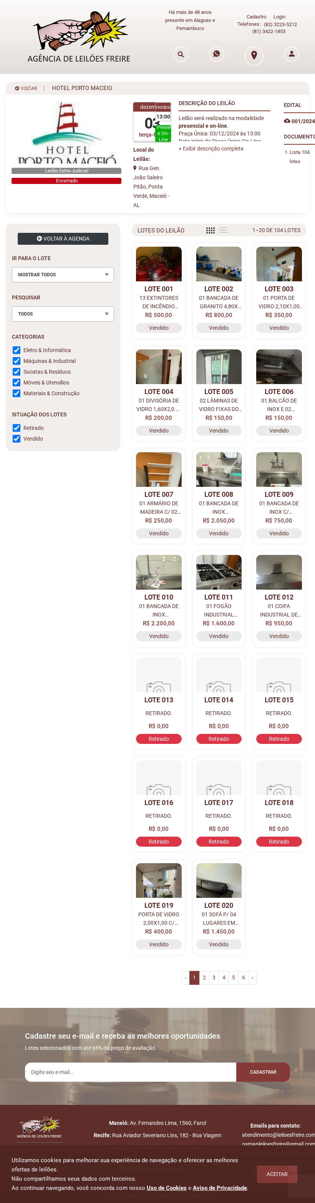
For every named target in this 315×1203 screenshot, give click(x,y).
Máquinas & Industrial (49, 361)
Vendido (33, 439)
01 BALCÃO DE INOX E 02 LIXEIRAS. (279, 405)
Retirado (33, 428)
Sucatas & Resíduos (47, 372)
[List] (223, 230)
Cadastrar (263, 1072)
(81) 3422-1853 (268, 31)
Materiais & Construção (51, 393)
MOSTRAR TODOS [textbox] (37, 274)
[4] (211, 230)
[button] (211, 148)
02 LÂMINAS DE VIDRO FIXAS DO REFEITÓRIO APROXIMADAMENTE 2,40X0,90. (219, 405)
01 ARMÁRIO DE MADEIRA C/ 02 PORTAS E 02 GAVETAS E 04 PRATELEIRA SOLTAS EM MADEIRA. (158, 508)
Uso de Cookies (167, 1188)
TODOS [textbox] (25, 314)
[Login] (291, 54)
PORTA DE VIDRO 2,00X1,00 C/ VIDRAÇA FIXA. (158, 919)
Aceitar (277, 1174)
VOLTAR (28, 88)
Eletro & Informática (47, 350)
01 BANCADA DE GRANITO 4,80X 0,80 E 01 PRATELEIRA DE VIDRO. (219, 303)
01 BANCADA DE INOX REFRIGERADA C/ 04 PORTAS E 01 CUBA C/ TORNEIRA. (219, 508)
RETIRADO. (159, 713)
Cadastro (256, 17)
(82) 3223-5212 (280, 24)
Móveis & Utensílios (46, 382)
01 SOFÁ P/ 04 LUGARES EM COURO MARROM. (219, 919)
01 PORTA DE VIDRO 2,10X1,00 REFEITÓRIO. (279, 303)
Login (279, 17)
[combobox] (63, 274)
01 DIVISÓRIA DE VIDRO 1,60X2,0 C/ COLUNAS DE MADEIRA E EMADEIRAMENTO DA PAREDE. (158, 405)
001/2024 (302, 121)
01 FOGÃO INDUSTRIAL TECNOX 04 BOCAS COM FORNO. (219, 611)
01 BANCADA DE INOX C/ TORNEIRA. (279, 508)
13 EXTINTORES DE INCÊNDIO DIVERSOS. (158, 303)
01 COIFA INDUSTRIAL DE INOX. (279, 611)
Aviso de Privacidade (220, 1188)
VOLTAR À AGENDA (66, 239)
